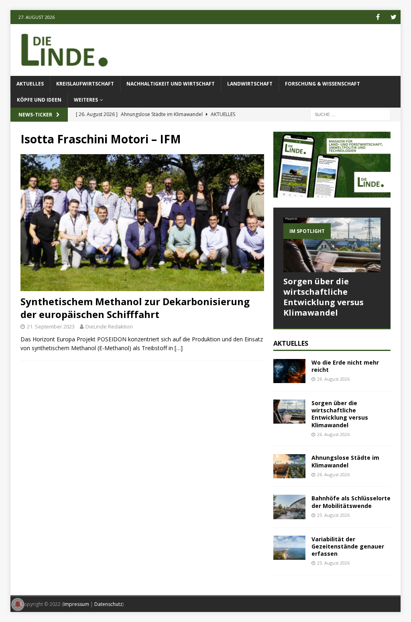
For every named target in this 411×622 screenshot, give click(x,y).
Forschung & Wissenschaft (322, 83)
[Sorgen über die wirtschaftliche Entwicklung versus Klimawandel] (331, 245)
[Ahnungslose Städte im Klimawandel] (289, 466)
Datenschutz (108, 604)
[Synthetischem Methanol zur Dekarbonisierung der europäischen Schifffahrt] (142, 222)
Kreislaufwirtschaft (85, 83)
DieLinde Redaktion (109, 326)
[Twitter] (394, 17)
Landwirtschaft (250, 83)
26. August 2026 (333, 379)
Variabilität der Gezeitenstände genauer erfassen (347, 546)
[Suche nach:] (350, 114)
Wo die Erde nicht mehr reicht (345, 366)
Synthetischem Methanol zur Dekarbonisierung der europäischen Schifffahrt (135, 307)
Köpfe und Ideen (39, 99)
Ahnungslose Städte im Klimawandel (345, 461)
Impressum (76, 604)
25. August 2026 (333, 515)
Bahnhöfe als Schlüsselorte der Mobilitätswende (351, 501)
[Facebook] (378, 17)
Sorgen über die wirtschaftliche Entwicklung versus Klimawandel (323, 297)
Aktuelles (30, 83)
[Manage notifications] (17, 604)
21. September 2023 (51, 326)
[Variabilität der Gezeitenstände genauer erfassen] (289, 548)
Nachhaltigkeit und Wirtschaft (170, 83)
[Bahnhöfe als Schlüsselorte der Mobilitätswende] (289, 507)
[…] (179, 348)
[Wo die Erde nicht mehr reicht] (289, 371)
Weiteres (86, 99)
